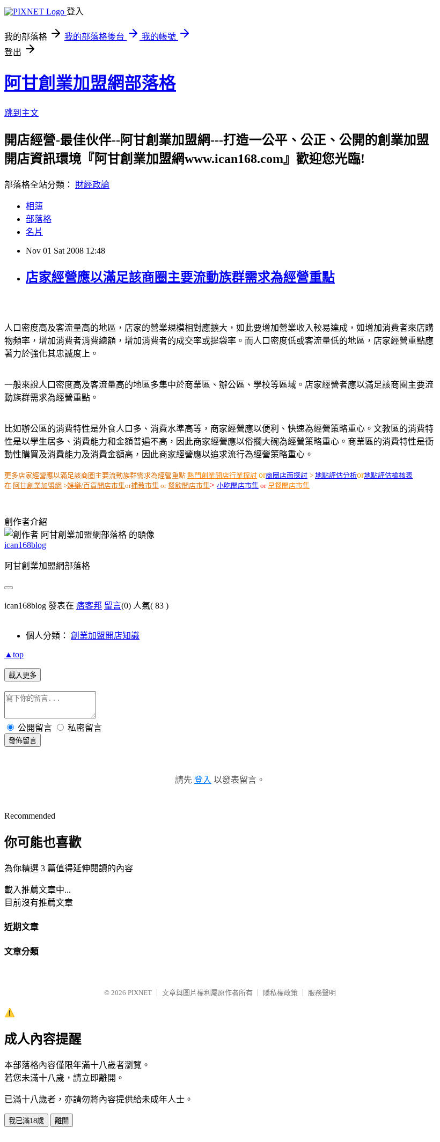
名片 (34, 231)
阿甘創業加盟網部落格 (90, 83)
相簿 (34, 206)
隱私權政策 (280, 993)
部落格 (39, 219)
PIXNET (140, 993)
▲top (14, 654)
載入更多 (22, 675)
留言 (112, 605)
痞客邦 (89, 605)
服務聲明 (322, 993)
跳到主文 (21, 112)
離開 (62, 1121)
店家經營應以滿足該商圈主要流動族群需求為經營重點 (180, 277)
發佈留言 (22, 741)
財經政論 (92, 184)
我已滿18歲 (26, 1121)
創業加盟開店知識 (105, 635)
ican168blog (25, 545)
